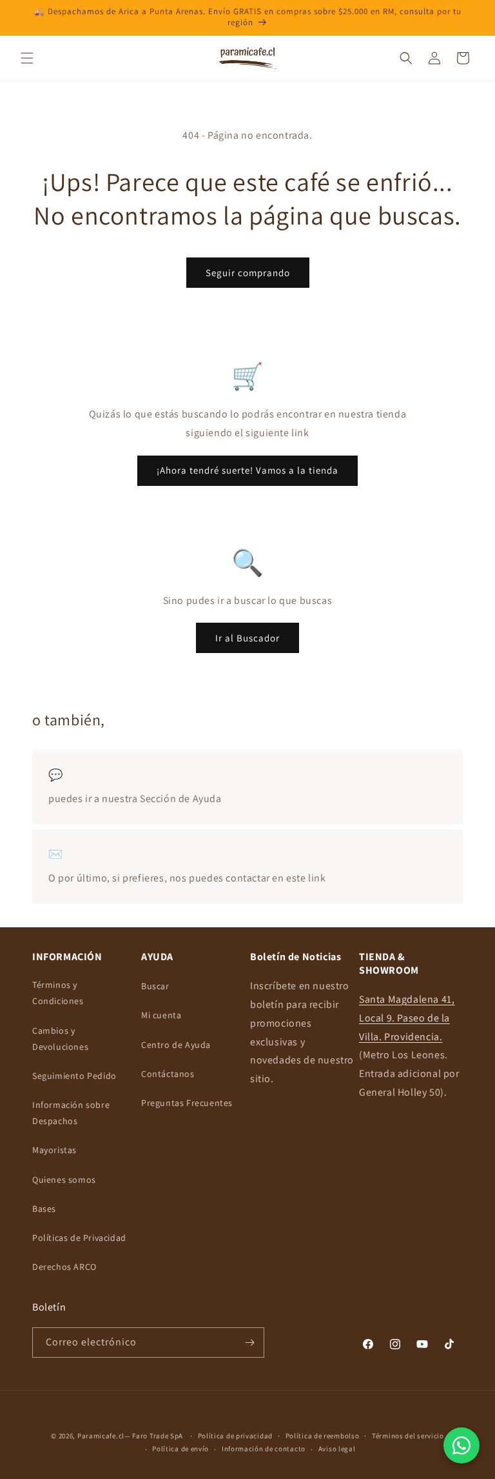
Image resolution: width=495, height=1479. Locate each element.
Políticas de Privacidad (79, 1237)
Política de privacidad (235, 1435)
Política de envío (180, 1448)
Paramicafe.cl (100, 1435)
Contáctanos (168, 1074)
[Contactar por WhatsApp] (461, 1445)
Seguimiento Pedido (74, 1076)
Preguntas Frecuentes (187, 1103)
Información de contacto (264, 1448)
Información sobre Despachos (71, 1113)
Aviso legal (337, 1448)
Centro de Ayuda (176, 1045)
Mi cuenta (161, 1015)
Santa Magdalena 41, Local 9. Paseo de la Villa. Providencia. (406, 1017)
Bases (44, 1208)
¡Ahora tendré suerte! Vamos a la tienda (247, 470)
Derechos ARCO (64, 1267)
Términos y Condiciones (58, 993)
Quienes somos (64, 1179)
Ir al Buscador (247, 638)
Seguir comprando (248, 273)
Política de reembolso (323, 1435)
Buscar (155, 986)
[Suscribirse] (249, 1342)
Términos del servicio (408, 1435)
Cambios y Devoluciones (60, 1038)
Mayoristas (54, 1150)
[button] (27, 58)
